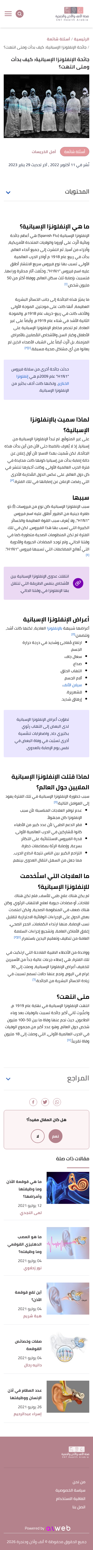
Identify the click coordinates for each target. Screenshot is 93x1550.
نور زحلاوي (33, 1267)
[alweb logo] (58, 1528)
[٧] (69, 1040)
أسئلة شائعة (74, 151)
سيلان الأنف (72, 684)
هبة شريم (32, 1316)
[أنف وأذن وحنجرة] (72, 14)
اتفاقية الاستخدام (70, 1499)
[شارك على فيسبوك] (33, 1102)
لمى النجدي (31, 1212)
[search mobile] (20, 14)
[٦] (34, 979)
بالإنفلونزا (54, 628)
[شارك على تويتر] (45, 1102)
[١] (65, 284)
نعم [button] (55, 1136)
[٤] (87, 555)
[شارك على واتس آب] (57, 1102)
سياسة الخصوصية (70, 1490)
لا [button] (37, 1136)
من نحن (79, 1482)
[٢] (26, 348)
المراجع (78, 1078)
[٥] (73, 634)
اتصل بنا (78, 1507)
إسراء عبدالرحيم (28, 1413)
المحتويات (77, 191)
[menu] (8, 14)
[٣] (12, 480)
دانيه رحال (33, 1365)
